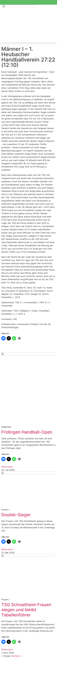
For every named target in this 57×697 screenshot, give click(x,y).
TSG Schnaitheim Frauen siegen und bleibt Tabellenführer (26, 609)
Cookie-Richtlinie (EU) (13, 683)
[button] (51, 23)
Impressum (8, 673)
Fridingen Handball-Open (26, 432)
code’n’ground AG (35, 693)
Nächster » (16, 656)
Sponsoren (8, 664)
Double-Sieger (16, 514)
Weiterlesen (7, 466)
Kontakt (7, 678)
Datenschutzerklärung (13, 669)
